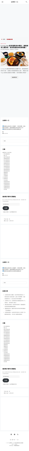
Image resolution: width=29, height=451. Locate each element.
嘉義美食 (6, 174)
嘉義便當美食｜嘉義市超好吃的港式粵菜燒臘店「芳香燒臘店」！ (15, 309)
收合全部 (9, 152)
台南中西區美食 (5, 49)
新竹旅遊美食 (7, 164)
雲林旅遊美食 (7, 170)
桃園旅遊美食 (7, 163)
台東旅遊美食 (7, 184)
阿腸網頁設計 (16, 445)
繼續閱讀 (14, 77)
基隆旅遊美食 (7, 158)
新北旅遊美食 (7, 160)
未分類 (5, 189)
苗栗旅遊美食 (7, 166)
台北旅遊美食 (7, 161)
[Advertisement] (14, 20)
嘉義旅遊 (6, 172)
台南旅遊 (6, 175)
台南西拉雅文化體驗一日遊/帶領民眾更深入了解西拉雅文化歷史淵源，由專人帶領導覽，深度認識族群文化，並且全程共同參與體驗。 (15, 296)
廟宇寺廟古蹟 (7, 157)
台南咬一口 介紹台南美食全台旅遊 (16, 442)
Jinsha (15, 444)
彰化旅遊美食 (7, 154)
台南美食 (12, 49)
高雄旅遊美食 (7, 181)
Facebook (5, 133)
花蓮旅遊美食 (7, 186)
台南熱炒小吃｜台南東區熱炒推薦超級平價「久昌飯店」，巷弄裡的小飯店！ (15, 301)
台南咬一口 (14, 2)
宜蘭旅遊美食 (7, 187)
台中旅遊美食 (7, 167)
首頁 (4, 39)
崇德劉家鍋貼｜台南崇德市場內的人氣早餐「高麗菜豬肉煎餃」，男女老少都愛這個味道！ (15, 313)
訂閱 (6, 208)
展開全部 (4, 152)
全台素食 (16, 49)
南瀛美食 (6, 178)
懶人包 (5, 155)
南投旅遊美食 (7, 169)
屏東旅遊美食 (7, 183)
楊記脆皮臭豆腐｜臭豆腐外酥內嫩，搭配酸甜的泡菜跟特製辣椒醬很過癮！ (15, 305)
